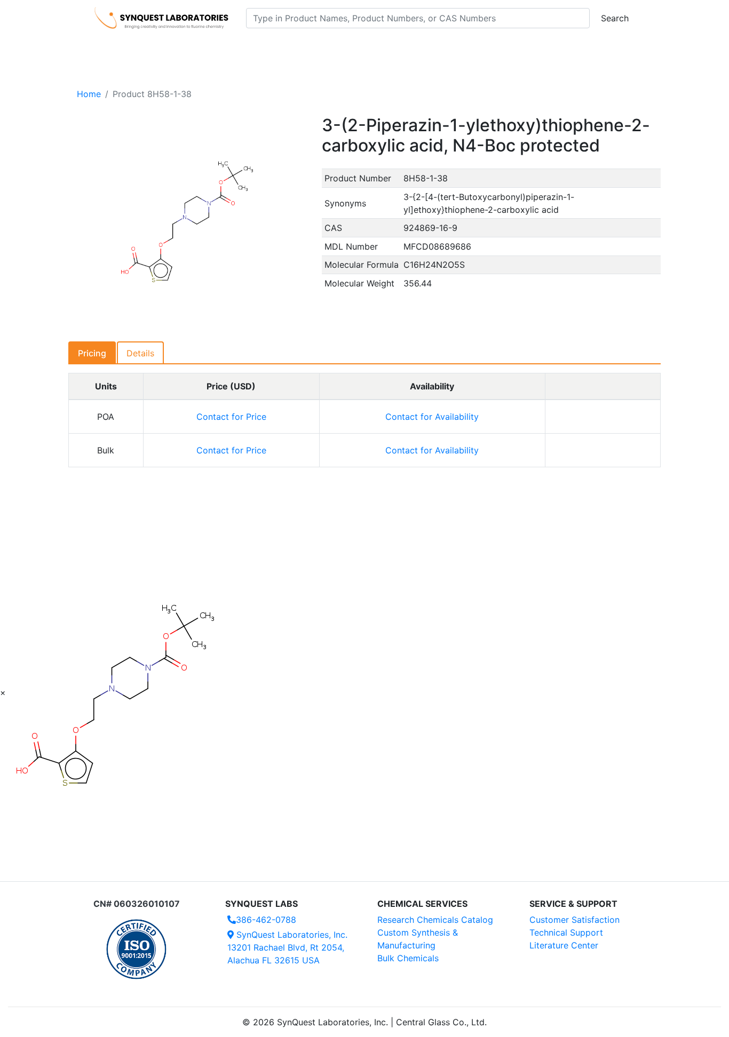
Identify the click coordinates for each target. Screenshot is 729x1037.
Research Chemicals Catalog (435, 919)
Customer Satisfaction (574, 919)
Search (615, 18)
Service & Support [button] (325, 48)
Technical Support (566, 932)
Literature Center (563, 945)
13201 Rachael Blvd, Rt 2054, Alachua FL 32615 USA (287, 947)
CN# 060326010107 (136, 903)
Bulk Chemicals (408, 958)
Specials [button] (399, 48)
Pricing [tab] (92, 353)
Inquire (602, 416)
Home (89, 94)
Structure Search (242, 48)
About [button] (502, 48)
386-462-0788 (266, 919)
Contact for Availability (432, 416)
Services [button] (452, 48)
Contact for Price (231, 416)
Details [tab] (140, 353)
